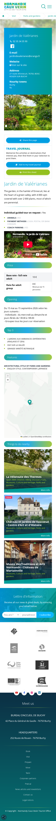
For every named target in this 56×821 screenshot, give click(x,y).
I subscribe (45, 614)
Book (28, 751)
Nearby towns (18, 81)
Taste (28, 773)
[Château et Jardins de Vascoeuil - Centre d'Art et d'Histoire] (28, 516)
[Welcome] (3, 16)
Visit (14, 16)
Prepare (28, 762)
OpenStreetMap (36, 436)
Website (14, 61)
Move (28, 767)
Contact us (28, 794)
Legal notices (28, 800)
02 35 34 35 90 (20, 41)
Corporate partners (28, 778)
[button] (8, 112)
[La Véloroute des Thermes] (28, 471)
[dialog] (3, 817)
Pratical (28, 784)
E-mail (13, 52)
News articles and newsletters (28, 789)
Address (14, 70)
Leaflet (25, 436)
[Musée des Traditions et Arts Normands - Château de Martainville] (28, 562)
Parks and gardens (31, 16)
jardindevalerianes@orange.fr (25, 56)
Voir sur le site (19, 65)
